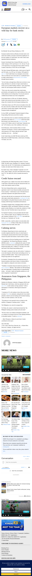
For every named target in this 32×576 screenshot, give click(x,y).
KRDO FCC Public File (7, 536)
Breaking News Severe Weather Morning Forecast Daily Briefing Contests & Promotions (6, 551)
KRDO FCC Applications (20, 536)
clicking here (6, 446)
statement (19, 316)
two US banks (17, 119)
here (4, 451)
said (8, 294)
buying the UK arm (6, 222)
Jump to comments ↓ (6, 336)
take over (3, 73)
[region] (16, 476)
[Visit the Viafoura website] (27, 496)
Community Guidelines (23, 533)
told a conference (5, 267)
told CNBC (19, 216)
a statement (12, 243)
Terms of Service (5, 533)
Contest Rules (5, 540)
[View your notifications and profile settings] (29, 467)
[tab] (5, 467)
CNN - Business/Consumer (18, 330)
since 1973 (4, 285)
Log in (24, 456)
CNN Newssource (6, 39)
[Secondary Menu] (3, 9)
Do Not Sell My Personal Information (11, 538)
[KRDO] (8, 9)
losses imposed (21, 121)
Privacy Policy (13, 533)
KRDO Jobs (4, 535)
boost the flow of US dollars (20, 77)
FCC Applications (12, 535)
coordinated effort (24, 198)
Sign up (27, 456)
